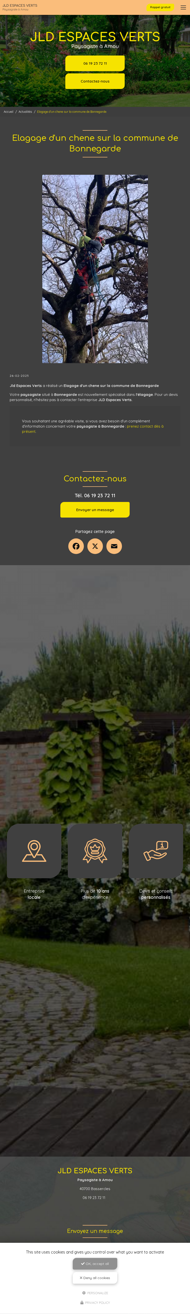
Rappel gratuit (160, 7)
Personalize (97, 1293)
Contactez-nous (95, 81)
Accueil (8, 112)
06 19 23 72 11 (95, 63)
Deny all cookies (96, 1278)
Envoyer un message (95, 509)
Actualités (25, 112)
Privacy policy (97, 1303)
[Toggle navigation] (183, 7)
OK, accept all (97, 1263)
